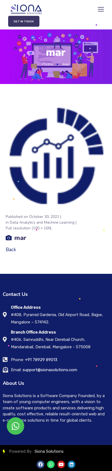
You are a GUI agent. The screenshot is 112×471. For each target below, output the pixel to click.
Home (48, 64)
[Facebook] (40, 464)
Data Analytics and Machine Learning (42, 222)
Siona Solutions (49, 451)
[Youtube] (61, 464)
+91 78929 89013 (41, 359)
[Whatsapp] (51, 464)
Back (11, 249)
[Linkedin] (71, 464)
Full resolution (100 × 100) (28, 228)
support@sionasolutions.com (50, 369)
